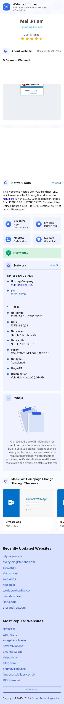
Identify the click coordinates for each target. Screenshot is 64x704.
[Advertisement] (32, 73)
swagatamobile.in (14, 640)
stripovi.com (11, 657)
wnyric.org (10, 634)
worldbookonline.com (17, 590)
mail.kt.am (8, 198)
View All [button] (56, 182)
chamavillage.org (14, 669)
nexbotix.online (13, 646)
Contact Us (32, 689)
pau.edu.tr (10, 567)
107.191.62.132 (18, 294)
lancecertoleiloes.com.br (19, 674)
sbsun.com (10, 573)
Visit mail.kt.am (32, 27)
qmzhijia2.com (12, 651)
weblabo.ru (10, 579)
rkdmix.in (9, 629)
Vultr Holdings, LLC (22, 284)
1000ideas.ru (11, 680)
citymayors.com (13, 556)
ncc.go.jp (9, 585)
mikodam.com (12, 596)
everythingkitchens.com (19, 562)
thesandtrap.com (14, 607)
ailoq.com (9, 663)
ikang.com (10, 602)
